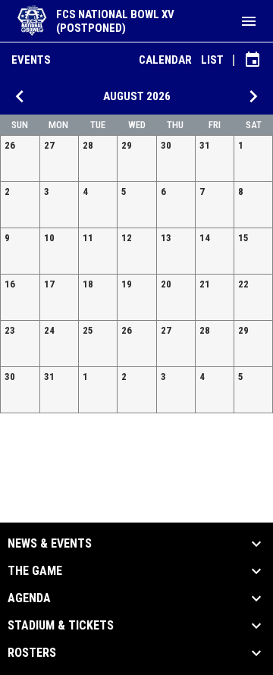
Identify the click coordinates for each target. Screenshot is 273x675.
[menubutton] (249, 21)
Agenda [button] (29, 598)
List (212, 60)
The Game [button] (35, 571)
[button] (20, 158)
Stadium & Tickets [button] (61, 626)
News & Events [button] (50, 544)
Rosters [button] (32, 653)
